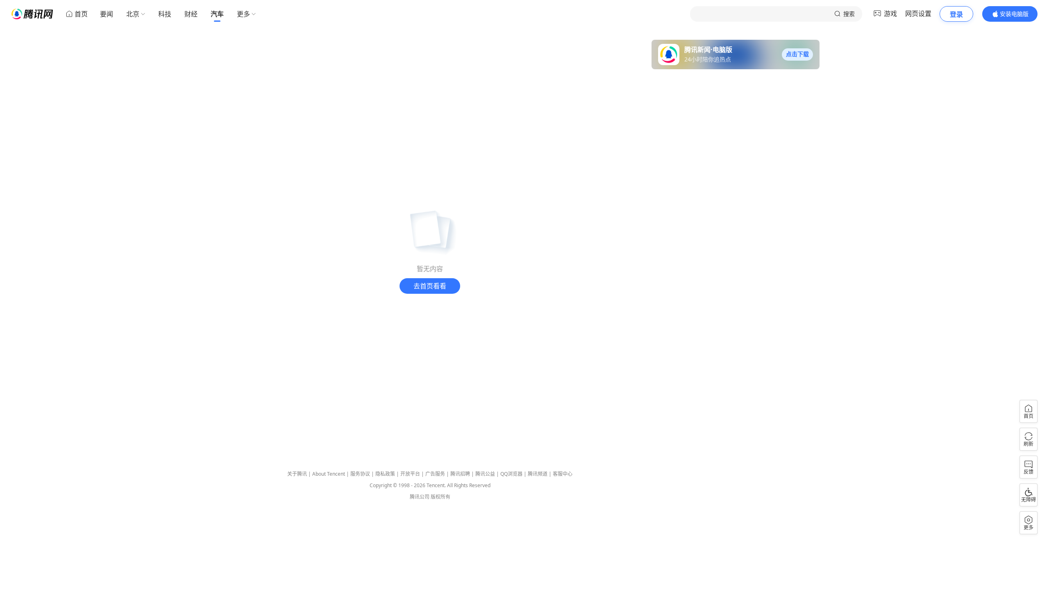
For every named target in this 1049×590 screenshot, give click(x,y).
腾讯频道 (537, 473)
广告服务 (435, 473)
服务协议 (360, 473)
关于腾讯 (297, 473)
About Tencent (328, 473)
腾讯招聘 (460, 473)
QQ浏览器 (511, 473)
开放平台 (410, 473)
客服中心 (562, 473)
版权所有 (440, 496)
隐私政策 (385, 473)
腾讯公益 (485, 473)
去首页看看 (429, 285)
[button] (797, 54)
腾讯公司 (419, 496)
